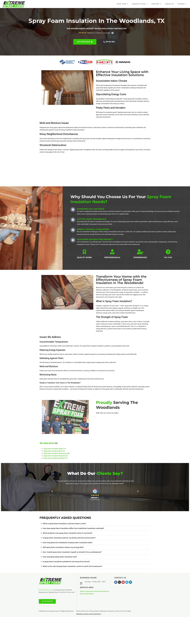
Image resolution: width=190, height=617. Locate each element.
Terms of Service (82, 611)
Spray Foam (121, 4)
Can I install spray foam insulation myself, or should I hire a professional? (72, 552)
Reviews (181, 4)
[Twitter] (126, 582)
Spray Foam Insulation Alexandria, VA (56, 456)
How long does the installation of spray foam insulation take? (67, 543)
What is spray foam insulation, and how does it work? (64, 524)
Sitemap (103, 611)
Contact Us (169, 4)
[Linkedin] (130, 582)
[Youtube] (123, 582)
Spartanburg (89, 594)
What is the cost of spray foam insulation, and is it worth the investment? (72, 566)
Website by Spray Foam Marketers (88, 614)
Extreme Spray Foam (46, 590)
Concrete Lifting (138, 4)
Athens (82, 591)
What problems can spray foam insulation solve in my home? (67, 533)
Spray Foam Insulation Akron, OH (54, 451)
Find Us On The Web (123, 611)
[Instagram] (119, 582)
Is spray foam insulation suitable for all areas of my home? (66, 562)
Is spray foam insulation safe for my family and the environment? (69, 538)
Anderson (105, 591)
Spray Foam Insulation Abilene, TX (55, 449)
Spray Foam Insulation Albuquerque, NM (57, 453)
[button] (52, 491)
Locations (155, 4)
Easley (82, 594)
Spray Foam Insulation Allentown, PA (55, 458)
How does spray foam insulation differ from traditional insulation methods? (73, 528)
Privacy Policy (94, 611)
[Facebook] (115, 582)
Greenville (97, 591)
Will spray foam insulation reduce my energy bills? (63, 547)
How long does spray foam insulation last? (60, 557)
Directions (111, 611)
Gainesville (89, 591)
